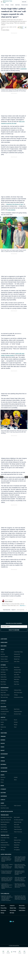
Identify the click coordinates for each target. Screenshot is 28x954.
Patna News (3, 681)
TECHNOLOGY (4, 771)
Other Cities (16, 684)
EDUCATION (3, 706)
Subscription (3, 910)
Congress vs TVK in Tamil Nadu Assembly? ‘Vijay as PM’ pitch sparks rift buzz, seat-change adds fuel (6, 879)
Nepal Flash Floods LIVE (6, 819)
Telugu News (3, 847)
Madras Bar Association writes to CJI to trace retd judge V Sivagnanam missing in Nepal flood (20, 866)
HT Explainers (17, 849)
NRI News (3, 849)
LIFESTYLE (3, 717)
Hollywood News (17, 690)
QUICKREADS (4, 796)
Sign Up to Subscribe (14, 630)
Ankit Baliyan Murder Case (6, 817)
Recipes (15, 724)
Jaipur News (16, 674)
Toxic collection (4, 829)
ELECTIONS (3, 792)
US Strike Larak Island (18, 819)
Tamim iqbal (16, 824)
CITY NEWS (3, 665)
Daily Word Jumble (5, 808)
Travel (15, 727)
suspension (23, 68)
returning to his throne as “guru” (14, 204)
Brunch (15, 719)
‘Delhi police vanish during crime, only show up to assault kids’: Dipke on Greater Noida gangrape (20, 879)
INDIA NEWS (3, 646)
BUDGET (2, 750)
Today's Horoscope (18, 831)
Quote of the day (17, 822)
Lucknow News (17, 677)
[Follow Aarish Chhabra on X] (10, 29)
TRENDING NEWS (5, 815)
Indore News (3, 674)
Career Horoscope (18, 829)
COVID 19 (3, 799)
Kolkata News (3, 677)
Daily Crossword (17, 805)
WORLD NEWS (4, 642)
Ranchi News (3, 684)
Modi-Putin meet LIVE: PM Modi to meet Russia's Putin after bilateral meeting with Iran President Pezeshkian (7, 898)
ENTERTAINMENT (5, 687)
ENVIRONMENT (4, 754)
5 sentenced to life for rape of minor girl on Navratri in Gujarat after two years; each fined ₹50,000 (6, 859)
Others (2, 782)
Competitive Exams (5, 711)
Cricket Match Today (18, 651)
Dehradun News (17, 669)
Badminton (3, 777)
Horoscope (3, 703)
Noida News (16, 679)
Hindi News (16, 847)
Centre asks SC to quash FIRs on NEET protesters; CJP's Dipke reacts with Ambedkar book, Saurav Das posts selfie (20, 859)
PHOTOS (3, 743)
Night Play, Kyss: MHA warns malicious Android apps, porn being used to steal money (20, 885)
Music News (3, 692)
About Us (3, 905)
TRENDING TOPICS (5, 835)
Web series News (4, 697)
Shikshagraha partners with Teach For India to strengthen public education (19, 872)
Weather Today (13, 908)
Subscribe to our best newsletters (14, 623)
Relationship (3, 727)
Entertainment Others (18, 697)
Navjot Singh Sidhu (6, 609)
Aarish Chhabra (5, 29)
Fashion (2, 722)
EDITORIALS (3, 764)
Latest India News (6, 854)
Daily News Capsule (5, 626)
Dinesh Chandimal (4, 661)
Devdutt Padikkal (4, 656)
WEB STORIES (4, 733)
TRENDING (3, 736)
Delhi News (3, 672)
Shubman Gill (17, 654)
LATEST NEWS (4, 639)
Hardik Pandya (17, 656)
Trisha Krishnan (17, 827)
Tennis (15, 779)
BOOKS (2, 785)
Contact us (12, 905)
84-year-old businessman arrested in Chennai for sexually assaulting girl (6, 872)
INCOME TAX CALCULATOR (7, 811)
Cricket (11, 4)
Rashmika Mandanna (5, 822)
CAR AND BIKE (4, 768)
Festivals (16, 722)
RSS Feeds (12, 912)
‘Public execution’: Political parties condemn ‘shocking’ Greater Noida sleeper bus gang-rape (7, 866)
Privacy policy (4, 908)
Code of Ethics (22, 910)
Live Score (3, 654)
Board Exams (17, 709)
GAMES (2, 803)
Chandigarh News (4, 669)
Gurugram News (17, 672)
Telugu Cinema (17, 842)
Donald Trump (4, 827)
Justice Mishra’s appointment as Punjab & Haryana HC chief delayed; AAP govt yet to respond (6, 886)
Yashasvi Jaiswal (4, 659)
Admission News (4, 709)
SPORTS (2, 775)
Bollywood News (4, 690)
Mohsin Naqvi (4, 824)
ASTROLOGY (3, 700)
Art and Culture (4, 719)
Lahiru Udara (16, 661)
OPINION (3, 761)
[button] (1, 2)
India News (17, 4)
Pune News (16, 681)
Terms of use (21, 905)
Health (2, 724)
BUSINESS (3, 740)
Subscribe (24, 1)
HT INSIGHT (3, 789)
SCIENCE (3, 757)
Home (2, 4)
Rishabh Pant (17, 659)
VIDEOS (2, 747)
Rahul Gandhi (17, 817)
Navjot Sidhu (14, 609)
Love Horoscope (4, 831)
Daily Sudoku (3, 805)
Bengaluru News (4, 667)
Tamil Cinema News (18, 692)
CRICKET (3, 649)
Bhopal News (17, 667)
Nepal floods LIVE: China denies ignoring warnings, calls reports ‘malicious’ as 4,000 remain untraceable (20, 897)
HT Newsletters (22, 908)
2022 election (11, 210)
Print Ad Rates (13, 910)
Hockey (2, 779)
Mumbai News (4, 679)
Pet (1, 729)
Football (15, 777)
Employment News (18, 711)
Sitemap (2, 912)
